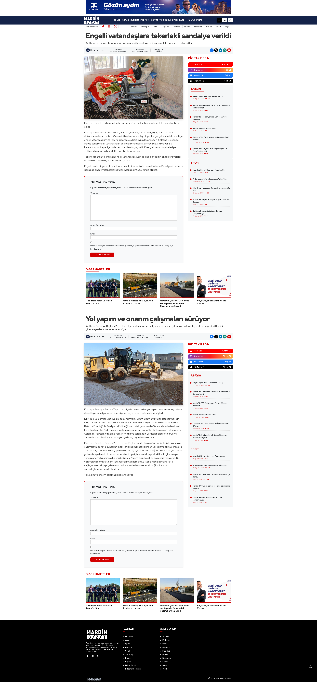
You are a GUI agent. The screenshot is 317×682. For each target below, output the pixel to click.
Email (92, 233)
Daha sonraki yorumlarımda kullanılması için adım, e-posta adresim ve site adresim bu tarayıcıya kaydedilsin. (131, 247)
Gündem (134, 20)
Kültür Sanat (195, 20)
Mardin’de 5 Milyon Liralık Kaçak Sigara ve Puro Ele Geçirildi (210, 151)
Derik (155, 26)
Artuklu (134, 26)
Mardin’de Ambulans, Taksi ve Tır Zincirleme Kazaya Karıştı (211, 107)
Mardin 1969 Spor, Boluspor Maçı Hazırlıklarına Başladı (211, 202)
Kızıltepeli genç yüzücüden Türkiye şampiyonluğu (207, 213)
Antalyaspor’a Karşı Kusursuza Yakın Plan (209, 180)
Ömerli (209, 26)
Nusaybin (198, 26)
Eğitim (154, 20)
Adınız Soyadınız (97, 225)
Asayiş (125, 20)
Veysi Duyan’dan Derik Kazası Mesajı (208, 97)
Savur (218, 26)
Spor (175, 20)
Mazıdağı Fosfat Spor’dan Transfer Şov (209, 171)
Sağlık (182, 20)
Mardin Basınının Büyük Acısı (204, 129)
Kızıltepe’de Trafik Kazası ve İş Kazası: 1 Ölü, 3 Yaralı (211, 139)
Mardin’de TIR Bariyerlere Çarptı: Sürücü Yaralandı (209, 119)
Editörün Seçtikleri (133, 669)
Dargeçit (165, 26)
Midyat (187, 26)
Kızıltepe (145, 26)
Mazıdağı (177, 26)
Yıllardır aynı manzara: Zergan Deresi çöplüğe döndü (211, 190)
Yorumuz (94, 193)
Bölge (117, 20)
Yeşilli (227, 26)
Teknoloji (165, 20)
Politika (144, 20)
